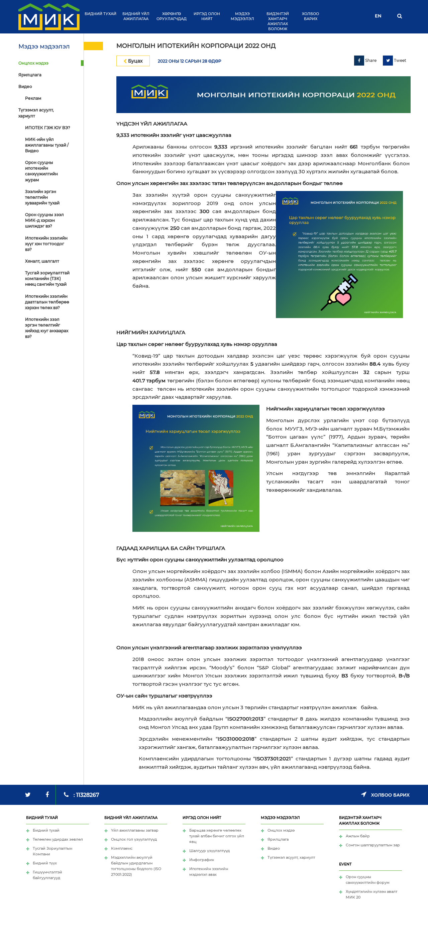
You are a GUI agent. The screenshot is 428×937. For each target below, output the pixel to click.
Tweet (399, 60)
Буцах (135, 61)
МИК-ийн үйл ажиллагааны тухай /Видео (47, 145)
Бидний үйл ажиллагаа (135, 16)
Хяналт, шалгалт (42, 261)
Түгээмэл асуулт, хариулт (36, 112)
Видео (25, 86)
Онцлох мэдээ (33, 63)
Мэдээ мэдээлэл (242, 16)
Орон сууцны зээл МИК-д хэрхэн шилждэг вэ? (44, 220)
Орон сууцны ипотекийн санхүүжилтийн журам (41, 171)
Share (370, 60)
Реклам (33, 98)
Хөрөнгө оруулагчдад (171, 16)
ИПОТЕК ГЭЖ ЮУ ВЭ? (47, 127)
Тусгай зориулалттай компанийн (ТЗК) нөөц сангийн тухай (47, 278)
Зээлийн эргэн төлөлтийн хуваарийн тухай (42, 197)
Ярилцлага (29, 74)
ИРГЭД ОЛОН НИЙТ (207, 16)
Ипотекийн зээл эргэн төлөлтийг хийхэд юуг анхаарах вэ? (46, 328)
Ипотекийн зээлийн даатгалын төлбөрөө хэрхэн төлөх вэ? (47, 302)
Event (345, 864)
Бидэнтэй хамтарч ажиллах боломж (277, 21)
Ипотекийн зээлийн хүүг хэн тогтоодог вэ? (46, 244)
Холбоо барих (310, 16)
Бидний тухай (100, 13)
